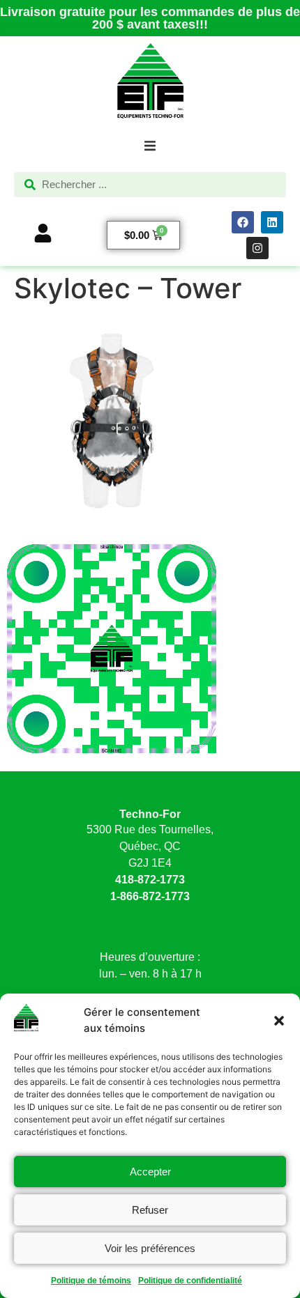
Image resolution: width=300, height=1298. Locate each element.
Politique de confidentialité (190, 1280)
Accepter (150, 1171)
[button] (279, 1021)
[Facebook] (243, 222)
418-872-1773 (150, 880)
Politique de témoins (91, 1280)
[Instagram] (257, 248)
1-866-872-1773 (150, 896)
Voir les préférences (150, 1248)
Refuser (150, 1210)
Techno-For (150, 814)
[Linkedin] (272, 222)
